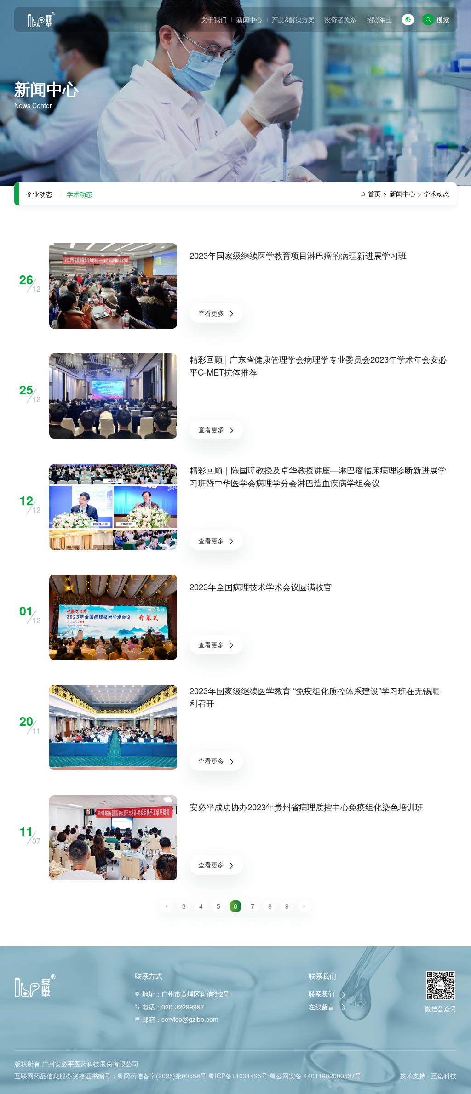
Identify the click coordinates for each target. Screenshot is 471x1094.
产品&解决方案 (293, 19)
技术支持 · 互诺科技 (428, 1075)
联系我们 (322, 993)
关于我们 (214, 19)
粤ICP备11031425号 (238, 1075)
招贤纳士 (379, 19)
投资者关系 (340, 19)
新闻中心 (249, 19)
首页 (377, 193)
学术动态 (79, 194)
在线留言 (322, 1006)
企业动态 (39, 194)
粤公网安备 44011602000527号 (316, 1075)
